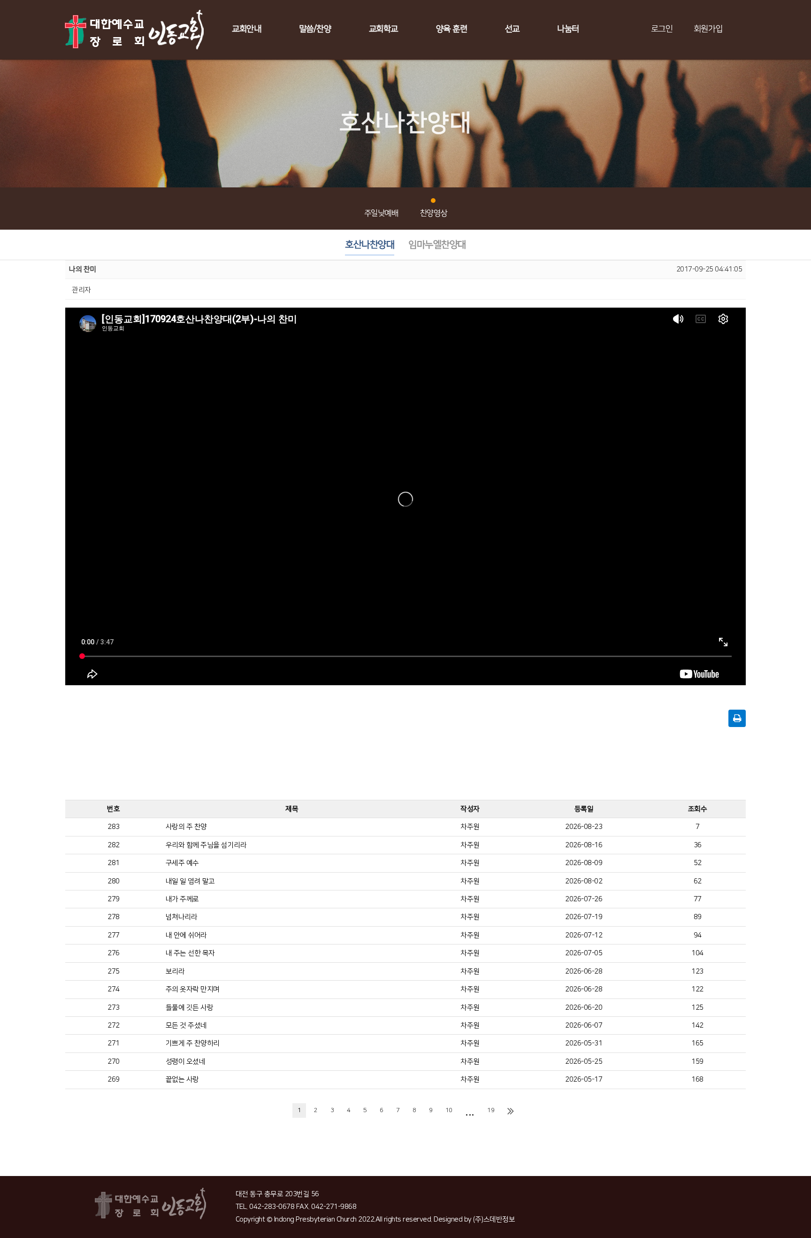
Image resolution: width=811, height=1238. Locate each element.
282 (113, 845)
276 (113, 953)
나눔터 (568, 29)
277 (113, 935)
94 (698, 935)
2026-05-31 (583, 1043)
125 (697, 1008)
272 (113, 1025)
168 (697, 1079)
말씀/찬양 (315, 29)
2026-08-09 (583, 863)
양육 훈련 (451, 29)
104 (697, 953)
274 (113, 989)
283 (113, 827)
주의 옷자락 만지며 (193, 989)
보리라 (175, 971)
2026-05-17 (583, 1079)
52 (698, 863)
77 (698, 899)
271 (113, 1043)
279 (113, 899)
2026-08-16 (583, 845)
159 (697, 1062)
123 (697, 971)
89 (698, 917)
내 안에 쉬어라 (186, 935)
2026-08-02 (583, 881)
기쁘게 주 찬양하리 (193, 1043)
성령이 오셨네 (186, 1062)
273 (113, 1008)
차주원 (470, 827)
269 (113, 1079)
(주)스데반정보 (494, 1219)
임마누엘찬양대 (437, 245)
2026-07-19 (583, 917)
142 (697, 1025)
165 (697, 1043)
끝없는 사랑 (182, 1079)
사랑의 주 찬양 (186, 827)
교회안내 (246, 29)
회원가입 (708, 29)
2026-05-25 (583, 1062)
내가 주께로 (182, 899)
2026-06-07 (583, 1025)
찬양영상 (433, 213)
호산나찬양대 (369, 245)
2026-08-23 (583, 827)
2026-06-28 (583, 971)
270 (113, 1062)
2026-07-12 (583, 935)
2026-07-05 (583, 953)
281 (113, 863)
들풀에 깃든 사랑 (190, 1008)
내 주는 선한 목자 (190, 953)
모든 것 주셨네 (186, 1025)
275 (113, 971)
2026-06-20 (583, 1008)
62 (698, 881)
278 (113, 917)
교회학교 (383, 29)
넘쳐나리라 (182, 917)
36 (698, 845)
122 (697, 989)
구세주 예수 (182, 863)
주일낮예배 (381, 213)
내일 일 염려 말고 (190, 881)
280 (113, 881)
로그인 (662, 29)
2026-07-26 (583, 899)
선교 (512, 29)
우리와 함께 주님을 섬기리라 (206, 845)
